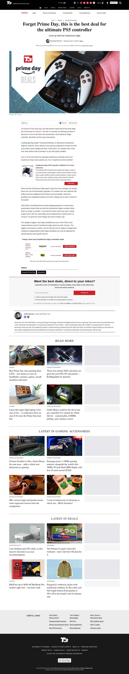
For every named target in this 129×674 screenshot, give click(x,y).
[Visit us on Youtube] (84, 3)
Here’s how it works (87, 45)
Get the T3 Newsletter (49, 13)
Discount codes (95, 628)
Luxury (72, 8)
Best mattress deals (97, 621)
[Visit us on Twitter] (78, 3)
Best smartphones (76, 624)
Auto (79, 8)
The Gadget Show (84, 13)
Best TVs (73, 621)
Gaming (60, 20)
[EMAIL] (28, 317)
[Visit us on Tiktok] (94, 3)
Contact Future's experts (61, 647)
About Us (76, 647)
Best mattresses (75, 628)
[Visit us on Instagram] (87, 3)
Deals (34, 13)
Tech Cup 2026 (101, 13)
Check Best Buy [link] (69, 255)
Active (53, 8)
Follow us (64, 123)
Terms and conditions (89, 647)
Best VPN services (55, 628)
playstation (41, 272)
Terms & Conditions (65, 303)
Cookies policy (59, 650)
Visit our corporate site (86, 668)
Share (25, 123)
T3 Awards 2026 (67, 13)
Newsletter (74, 123)
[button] (49, 246)
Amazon (38, 131)
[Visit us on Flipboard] (91, 3)
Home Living (62, 8)
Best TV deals (95, 624)
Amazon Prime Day (28, 272)
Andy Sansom (57, 41)
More (86, 8)
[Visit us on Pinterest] (81, 3)
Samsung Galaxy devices (57, 621)
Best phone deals (96, 618)
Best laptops (74, 618)
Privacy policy (47, 650)
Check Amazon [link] (70, 246)
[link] (27, 171)
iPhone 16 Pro (54, 618)
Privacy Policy (78, 303)
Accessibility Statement (41, 647)
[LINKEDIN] (25, 317)
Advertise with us (73, 650)
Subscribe (113, 2)
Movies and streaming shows (59, 624)
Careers (84, 650)
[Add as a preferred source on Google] (64, 660)
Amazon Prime (29, 129)
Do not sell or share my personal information (64, 653)
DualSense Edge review (30, 160)
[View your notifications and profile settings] (107, 3)
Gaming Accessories (71, 20)
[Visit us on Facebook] (75, 3)
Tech (46, 8)
